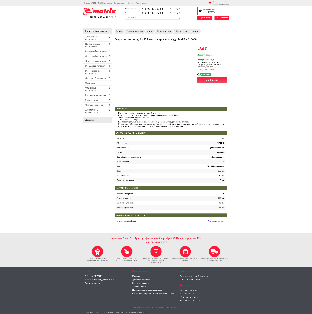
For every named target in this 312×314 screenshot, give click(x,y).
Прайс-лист (205, 18)
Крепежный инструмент (96, 51)
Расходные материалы (95, 95)
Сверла (149, 31)
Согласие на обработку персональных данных (154, 293)
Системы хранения (94, 105)
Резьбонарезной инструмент (92, 72)
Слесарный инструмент (96, 56)
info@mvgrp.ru (201, 276)
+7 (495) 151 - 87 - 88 (190, 293)
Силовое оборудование (96, 78)
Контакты (130, 3)
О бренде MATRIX (90, 3)
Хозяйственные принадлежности (93, 111)
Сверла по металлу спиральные (187, 31)
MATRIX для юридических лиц (99, 279)
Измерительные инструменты (92, 45)
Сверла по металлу (164, 31)
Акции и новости (93, 283)
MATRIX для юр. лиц (105, 3)
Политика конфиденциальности (147, 290)
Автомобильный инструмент (92, 38)
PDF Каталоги (222, 18)
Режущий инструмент (95, 66)
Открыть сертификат (215, 221)
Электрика (90, 83)
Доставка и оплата (119, 3)
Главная (119, 31)
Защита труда (91, 100)
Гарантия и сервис (141, 3)
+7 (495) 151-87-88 (152, 8)
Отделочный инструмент (90, 89)
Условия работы (139, 286)
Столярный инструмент (96, 61)
